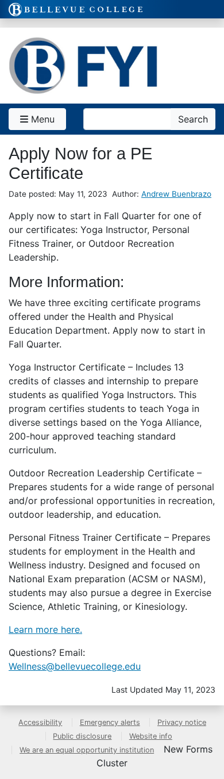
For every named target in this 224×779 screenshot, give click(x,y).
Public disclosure (82, 736)
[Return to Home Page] (83, 65)
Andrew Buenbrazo (176, 193)
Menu (41, 119)
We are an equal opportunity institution (87, 750)
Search (193, 119)
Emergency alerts (110, 722)
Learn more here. (45, 629)
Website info (150, 736)
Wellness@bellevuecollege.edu (75, 666)
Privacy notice (181, 722)
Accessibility (40, 722)
